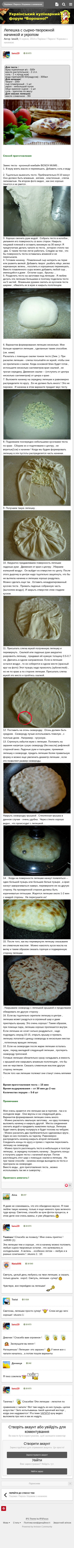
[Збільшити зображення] (37, 122)
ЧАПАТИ (45, 1413)
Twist (15, 1299)
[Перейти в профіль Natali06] (6, 1265)
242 (29, 1363)
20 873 (28, 53)
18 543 (30, 1264)
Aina (14, 1195)
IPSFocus (43, 1519)
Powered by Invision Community (37, 1527)
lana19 (15, 39)
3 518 (26, 1299)
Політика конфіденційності (37, 1523)
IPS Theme (31, 1519)
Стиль (16, 1523)
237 (24, 1195)
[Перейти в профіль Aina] (6, 1196)
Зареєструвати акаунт (37, 1455)
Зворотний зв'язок (62, 1523)
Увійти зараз (37, 1471)
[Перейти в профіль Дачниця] (6, 1364)
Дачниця (17, 1363)
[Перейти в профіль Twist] (6, 1301)
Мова (6, 1523)
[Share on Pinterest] (3, 1508)
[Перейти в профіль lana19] (6, 54)
